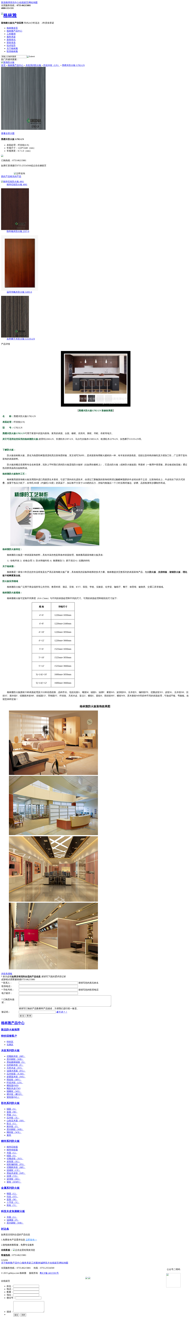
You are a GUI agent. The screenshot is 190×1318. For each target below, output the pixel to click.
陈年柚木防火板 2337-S (18, 231)
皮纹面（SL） (13, 1161)
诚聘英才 (45, 1263)
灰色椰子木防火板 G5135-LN (21, 339)
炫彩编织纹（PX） (16, 1164)
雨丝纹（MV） (14, 1079)
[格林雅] (9, 15)
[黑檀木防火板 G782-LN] (23, 129)
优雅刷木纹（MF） (16, 1056)
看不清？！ (61, 1012)
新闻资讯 (11, 39)
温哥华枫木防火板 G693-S (19, 292)
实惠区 (10, 1044)
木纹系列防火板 (33, 65)
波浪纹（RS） (14, 1179)
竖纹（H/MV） (14, 1182)
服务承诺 (11, 37)
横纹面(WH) (12, 1085)
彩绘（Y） (12, 1205)
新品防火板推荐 (10, 1029)
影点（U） (12, 1123)
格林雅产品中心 (14, 31)
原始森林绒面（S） (16, 1062)
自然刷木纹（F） (15, 1065)
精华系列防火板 (10, 1141)
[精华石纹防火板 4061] (12, 181)
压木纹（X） (13, 1118)
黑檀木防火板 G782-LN (73, 65)
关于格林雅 (12, 48)
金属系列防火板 (10, 1187)
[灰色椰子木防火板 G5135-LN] (15, 337)
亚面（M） (12, 1112)
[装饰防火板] (7, 62)
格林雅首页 (12, 28)
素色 (9, 1135)
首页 (3, 65)
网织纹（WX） (14, 1132)
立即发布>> (31, 1240)
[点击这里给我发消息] (24, 1250)
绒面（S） (12, 1109)
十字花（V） (13, 1202)
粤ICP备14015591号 (49, 1273)
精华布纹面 (12, 1150)
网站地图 (33, 2)
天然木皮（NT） (15, 1068)
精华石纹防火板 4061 (17, 184)
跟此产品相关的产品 (11, 176)
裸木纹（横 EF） (15, 1094)
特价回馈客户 (9, 1035)
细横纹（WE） (14, 1091)
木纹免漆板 (6, 973)
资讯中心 (14, 2)
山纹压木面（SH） (16, 1120)
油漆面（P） (13, 1220)
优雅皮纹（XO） (15, 1158)
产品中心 (17, 1263)
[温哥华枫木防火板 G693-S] (19, 290)
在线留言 (23, 2)
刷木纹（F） (13, 1126)
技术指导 (11, 45)
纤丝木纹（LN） (51, 65)
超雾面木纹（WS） (16, 1077)
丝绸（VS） (12, 1176)
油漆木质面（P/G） (16, 1071)
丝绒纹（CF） (14, 1170)
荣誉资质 (11, 42)
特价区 (10, 1042)
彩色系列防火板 (10, 1103)
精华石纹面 (12, 1147)
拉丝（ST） (12, 1196)
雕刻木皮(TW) (13, 1088)
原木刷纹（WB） (15, 1059)
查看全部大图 (7, 133)
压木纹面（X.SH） (16, 1074)
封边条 (5, 1228)
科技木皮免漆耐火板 (13, 1211)
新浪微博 (5, 2)
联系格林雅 (12, 51)
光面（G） (12, 1153)
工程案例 (11, 34)
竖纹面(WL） (13, 1097)
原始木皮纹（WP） (16, 1173)
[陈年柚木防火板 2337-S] (15, 229)
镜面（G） (12, 1193)
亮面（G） (12, 1115)
